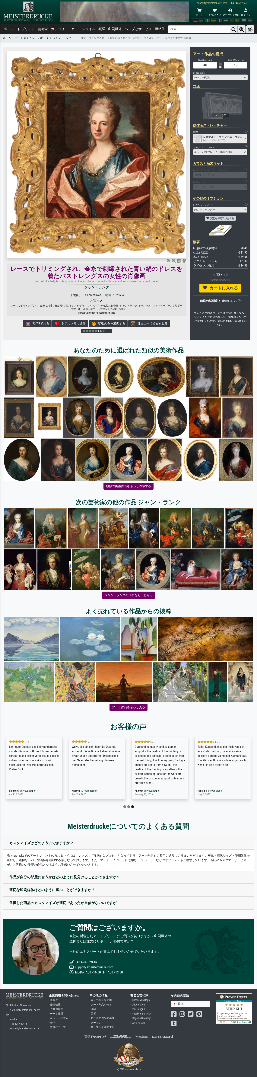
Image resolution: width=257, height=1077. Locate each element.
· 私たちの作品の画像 (102, 1018)
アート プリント (22, 29)
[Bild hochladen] (250, 29)
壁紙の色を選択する (110, 323)
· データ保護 (56, 1013)
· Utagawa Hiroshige (140, 1018)
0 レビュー (104, 331)
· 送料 (93, 1009)
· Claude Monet (138, 1004)
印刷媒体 (115, 29)
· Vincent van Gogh (140, 1000)
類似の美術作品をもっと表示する (128, 486)
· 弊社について (57, 1027)
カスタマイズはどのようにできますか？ (41, 843)
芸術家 (43, 29)
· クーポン (95, 1022)
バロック (43, 38)
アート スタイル (83, 29)
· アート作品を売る (101, 1004)
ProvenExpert (29, 790)
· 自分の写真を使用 (101, 1000)
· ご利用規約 (56, 1009)
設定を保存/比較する (221, 218)
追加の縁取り (200, 72)
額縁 (101, 29)
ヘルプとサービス (138, 29)
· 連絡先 (53, 1000)
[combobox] (220, 77)
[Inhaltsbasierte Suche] (242, 29)
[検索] (234, 29)
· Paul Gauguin (137, 1009)
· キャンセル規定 (58, 1018)
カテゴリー (59, 29)
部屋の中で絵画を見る (151, 323)
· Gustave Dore (137, 1022)
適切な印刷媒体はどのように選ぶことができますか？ (52, 890)
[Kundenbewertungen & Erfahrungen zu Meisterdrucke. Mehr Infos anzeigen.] (234, 1008)
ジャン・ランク (62, 38)
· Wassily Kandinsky (140, 1013)
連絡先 (160, 29)
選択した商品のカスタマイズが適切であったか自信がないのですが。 (64, 903)
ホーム (7, 38)
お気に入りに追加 (72, 323)
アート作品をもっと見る (128, 707)
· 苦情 (52, 1022)
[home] (6, 29)
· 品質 (93, 1013)
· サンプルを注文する (102, 1027)
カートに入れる (222, 288)
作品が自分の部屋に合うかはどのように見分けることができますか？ (64, 877)
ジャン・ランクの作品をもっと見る (128, 595)
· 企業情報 (55, 1004)
